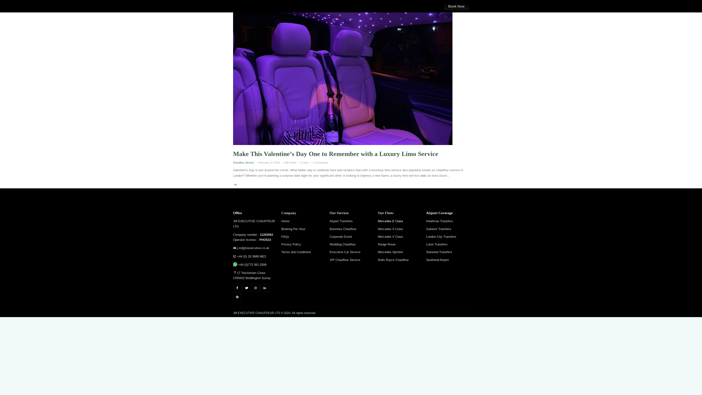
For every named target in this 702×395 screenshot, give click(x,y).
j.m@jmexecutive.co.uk (253, 248)
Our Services (339, 213)
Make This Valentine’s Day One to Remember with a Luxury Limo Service (335, 153)
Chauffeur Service (243, 162)
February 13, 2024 (269, 162)
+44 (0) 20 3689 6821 (251, 256)
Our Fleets (385, 213)
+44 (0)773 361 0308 (251, 264)
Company (288, 213)
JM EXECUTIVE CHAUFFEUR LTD (256, 313)
